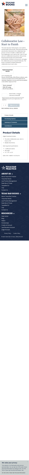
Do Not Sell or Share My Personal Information (13, 472)
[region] (14, 467)
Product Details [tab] (9, 115)
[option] (7, 70)
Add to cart (14, 105)
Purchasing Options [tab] (10, 118)
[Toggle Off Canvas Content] (26, 5)
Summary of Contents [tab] (11, 122)
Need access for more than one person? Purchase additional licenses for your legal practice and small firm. (13, 98)
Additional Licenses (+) (15, 94)
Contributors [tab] (8, 126)
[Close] (27, 462)
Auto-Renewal (6, 75)
